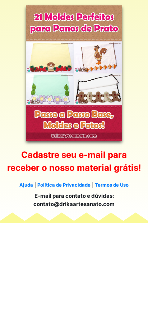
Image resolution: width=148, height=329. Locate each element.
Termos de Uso (112, 185)
